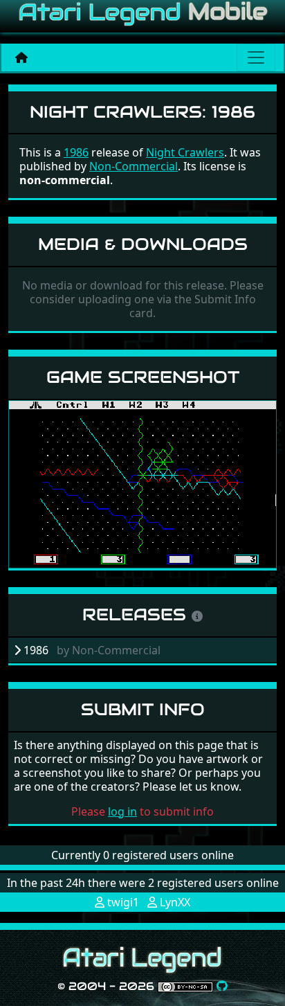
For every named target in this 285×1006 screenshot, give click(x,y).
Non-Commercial (133, 166)
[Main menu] (256, 57)
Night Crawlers (185, 152)
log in (122, 811)
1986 (76, 152)
